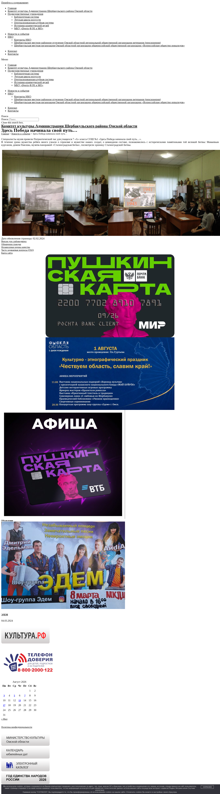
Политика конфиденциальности (16, 727)
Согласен (207, 787)
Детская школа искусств (27, 19)
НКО (10, 36)
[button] (110, 59)
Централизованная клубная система (34, 22)
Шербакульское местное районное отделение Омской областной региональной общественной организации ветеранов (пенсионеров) (87, 42)
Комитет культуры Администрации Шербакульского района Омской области (50, 11)
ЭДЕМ (4, 614)
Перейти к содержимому (15, 2)
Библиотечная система (26, 16)
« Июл (4, 719)
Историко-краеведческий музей (31, 25)
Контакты (13, 54)
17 (4, 705)
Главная (12, 8)
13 (20, 700)
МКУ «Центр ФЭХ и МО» (28, 28)
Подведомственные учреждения (25, 14)
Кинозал (12, 51)
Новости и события (18, 34)
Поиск (4, 119)
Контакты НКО (22, 39)
